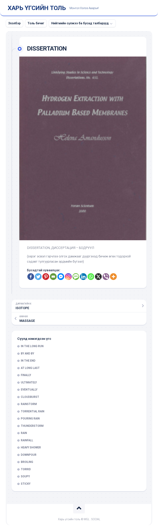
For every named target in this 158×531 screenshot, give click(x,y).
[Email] (53, 276)
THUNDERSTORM (32, 425)
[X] (98, 276)
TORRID (26, 469)
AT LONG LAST (30, 368)
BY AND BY (27, 353)
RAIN (24, 433)
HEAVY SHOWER (31, 447)
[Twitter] (38, 276)
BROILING (27, 461)
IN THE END (28, 360)
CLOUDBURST (30, 396)
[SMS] (75, 276)
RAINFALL (27, 440)
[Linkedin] (83, 276)
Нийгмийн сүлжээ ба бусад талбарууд (80, 23)
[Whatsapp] (90, 276)
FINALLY (26, 375)
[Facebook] (30, 276)
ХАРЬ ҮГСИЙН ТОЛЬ (37, 8)
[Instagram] (68, 276)
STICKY (25, 483)
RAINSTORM (29, 404)
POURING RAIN (30, 418)
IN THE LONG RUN (32, 346)
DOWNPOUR (28, 454)
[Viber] (106, 276)
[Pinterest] (45, 276)
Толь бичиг (36, 23)
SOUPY (25, 476)
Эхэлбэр (14, 23)
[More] (113, 276)
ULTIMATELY (29, 382)
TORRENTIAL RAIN (32, 411)
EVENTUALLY (29, 389)
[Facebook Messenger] (60, 276)
